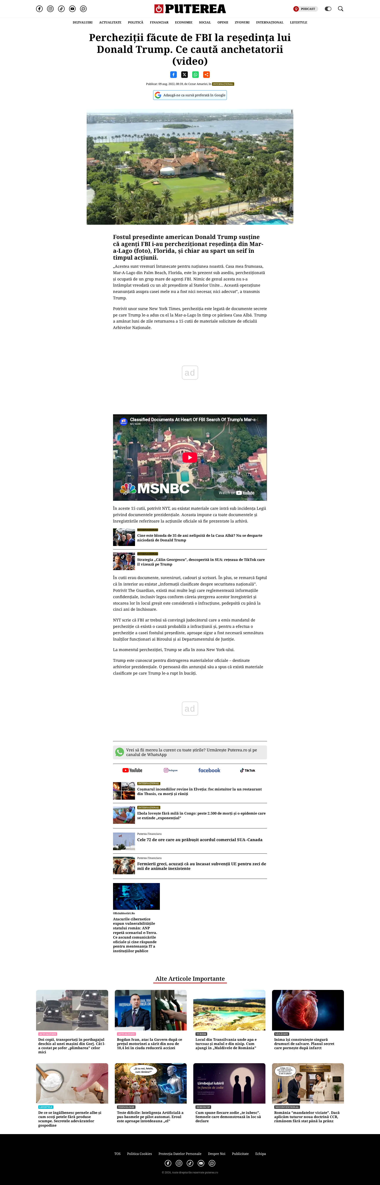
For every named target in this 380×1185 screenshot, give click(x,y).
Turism (201, 1034)
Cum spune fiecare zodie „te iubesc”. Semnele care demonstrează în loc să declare (228, 1117)
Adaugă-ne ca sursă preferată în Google (194, 95)
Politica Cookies (139, 1154)
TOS (117, 1154)
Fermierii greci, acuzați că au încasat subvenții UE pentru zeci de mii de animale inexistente (201, 866)
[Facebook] (39, 8)
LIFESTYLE (298, 22)
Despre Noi (216, 1154)
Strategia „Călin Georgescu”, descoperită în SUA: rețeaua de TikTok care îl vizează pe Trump (201, 562)
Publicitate (240, 1154)
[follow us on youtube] (132, 770)
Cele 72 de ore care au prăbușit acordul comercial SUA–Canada (200, 839)
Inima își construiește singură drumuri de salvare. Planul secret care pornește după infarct (304, 1044)
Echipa (260, 1154)
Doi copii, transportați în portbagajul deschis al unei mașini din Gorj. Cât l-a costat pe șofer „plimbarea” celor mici (71, 1046)
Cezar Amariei (197, 84)
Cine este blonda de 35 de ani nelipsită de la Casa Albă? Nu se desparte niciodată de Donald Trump (199, 537)
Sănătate (281, 1034)
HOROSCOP (203, 1107)
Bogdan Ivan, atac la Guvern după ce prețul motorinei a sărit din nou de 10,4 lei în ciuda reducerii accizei (149, 1044)
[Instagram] (50, 8)
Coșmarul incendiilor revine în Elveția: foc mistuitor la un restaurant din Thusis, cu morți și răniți (199, 791)
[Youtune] (72, 8)
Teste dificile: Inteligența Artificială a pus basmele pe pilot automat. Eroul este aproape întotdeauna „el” (150, 1117)
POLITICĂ (135, 22)
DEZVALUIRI (83, 22)
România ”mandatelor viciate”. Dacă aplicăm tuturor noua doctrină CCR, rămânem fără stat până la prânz (307, 1117)
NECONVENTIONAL (287, 1107)
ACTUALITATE (110, 22)
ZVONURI (242, 22)
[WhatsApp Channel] (83, 8)
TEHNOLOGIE (126, 1107)
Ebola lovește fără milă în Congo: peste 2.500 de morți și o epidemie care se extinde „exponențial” (201, 815)
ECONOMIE (183, 22)
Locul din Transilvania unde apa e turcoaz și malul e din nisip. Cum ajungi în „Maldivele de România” (226, 1044)
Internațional (223, 84)
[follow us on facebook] (209, 770)
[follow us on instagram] (171, 770)
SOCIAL (205, 22)
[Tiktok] (61, 8)
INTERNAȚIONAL (269, 22)
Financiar (159, 22)
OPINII (222, 22)
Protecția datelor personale (180, 1154)
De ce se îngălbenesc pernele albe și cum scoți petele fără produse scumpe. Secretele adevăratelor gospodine (69, 1119)
